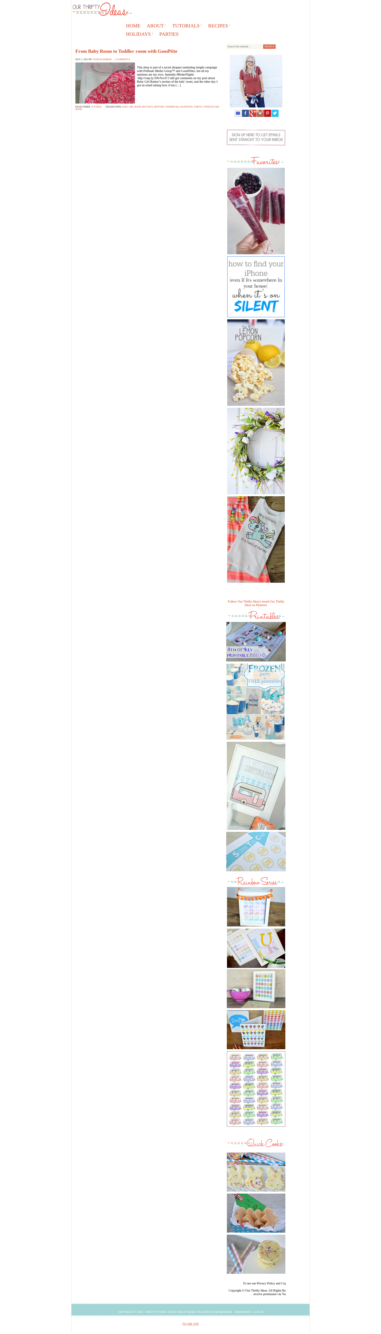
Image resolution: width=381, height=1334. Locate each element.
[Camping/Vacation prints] (256, 786)
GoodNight (186, 107)
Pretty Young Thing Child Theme (171, 1312)
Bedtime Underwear (166, 107)
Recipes (217, 26)
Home (133, 25)
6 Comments (122, 59)
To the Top (190, 1323)
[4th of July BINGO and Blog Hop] (256, 662)
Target (198, 107)
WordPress (243, 1312)
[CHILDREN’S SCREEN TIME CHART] (256, 872)
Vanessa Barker (102, 59)
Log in (258, 1312)
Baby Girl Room (131, 107)
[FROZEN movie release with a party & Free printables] (255, 740)
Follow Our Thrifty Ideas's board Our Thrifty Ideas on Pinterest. (256, 603)
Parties (169, 34)
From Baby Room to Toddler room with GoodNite (126, 51)
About (154, 26)
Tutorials (185, 26)
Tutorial (96, 107)
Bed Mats (147, 107)
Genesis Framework (217, 1312)
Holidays (137, 34)
